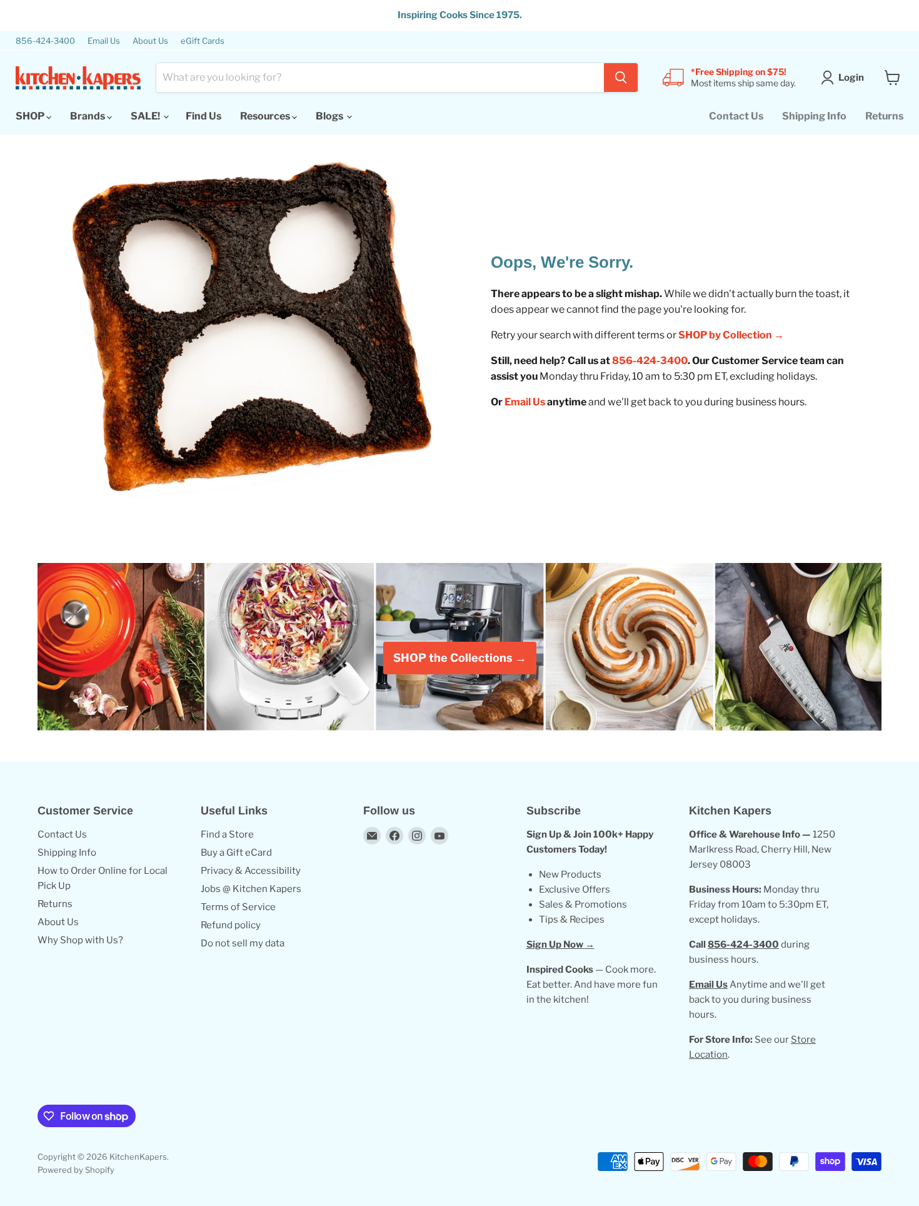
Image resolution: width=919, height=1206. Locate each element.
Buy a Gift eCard (236, 852)
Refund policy (231, 925)
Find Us (203, 116)
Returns (884, 116)
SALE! (146, 116)
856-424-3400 (45, 41)
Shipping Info (814, 116)
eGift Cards (202, 41)
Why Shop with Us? (80, 940)
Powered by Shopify (76, 1170)
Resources (266, 116)
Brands (88, 116)
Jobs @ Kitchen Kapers (251, 888)
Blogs (330, 116)
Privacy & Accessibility (251, 870)
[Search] (621, 77)
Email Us (104, 41)
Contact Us (736, 116)
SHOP (31, 116)
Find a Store (227, 834)
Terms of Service (238, 907)
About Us (150, 41)
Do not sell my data (242, 943)
